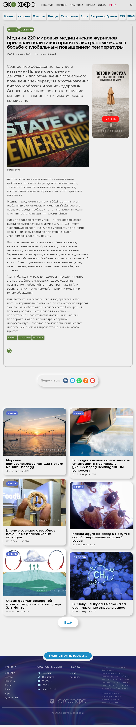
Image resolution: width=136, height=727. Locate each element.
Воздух (53, 16)
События (46, 4)
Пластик (39, 16)
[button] (65, 380)
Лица (102, 4)
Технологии (69, 16)
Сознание (25, 337)
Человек (24, 16)
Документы (11, 697)
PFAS (131, 16)
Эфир (112, 4)
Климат (9, 16)
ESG (122, 16)
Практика (76, 4)
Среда (90, 4)
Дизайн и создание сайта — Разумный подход (114, 720)
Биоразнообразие (104, 16)
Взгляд (61, 4)
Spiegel (51, 54)
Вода (84, 16)
